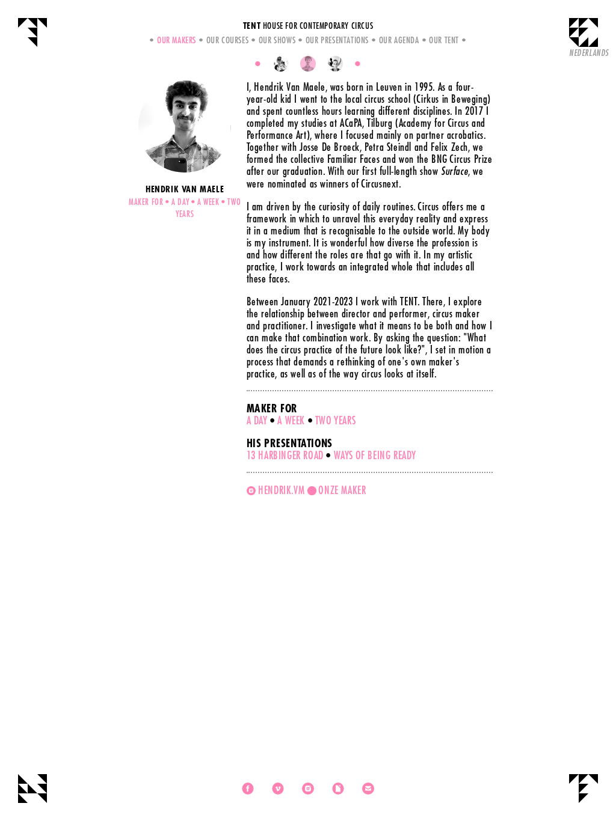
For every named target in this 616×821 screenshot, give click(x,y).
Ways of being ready (375, 455)
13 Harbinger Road (285, 455)
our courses (227, 39)
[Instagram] (308, 789)
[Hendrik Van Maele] (308, 64)
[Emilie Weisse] (335, 64)
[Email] (368, 789)
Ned (589, 52)
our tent (444, 39)
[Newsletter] (338, 789)
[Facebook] (248, 789)
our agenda (399, 39)
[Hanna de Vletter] (281, 64)
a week (291, 420)
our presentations (337, 39)
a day (257, 420)
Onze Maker (342, 489)
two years (335, 420)
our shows (277, 39)
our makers (176, 39)
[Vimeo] (278, 789)
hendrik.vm (281, 489)
